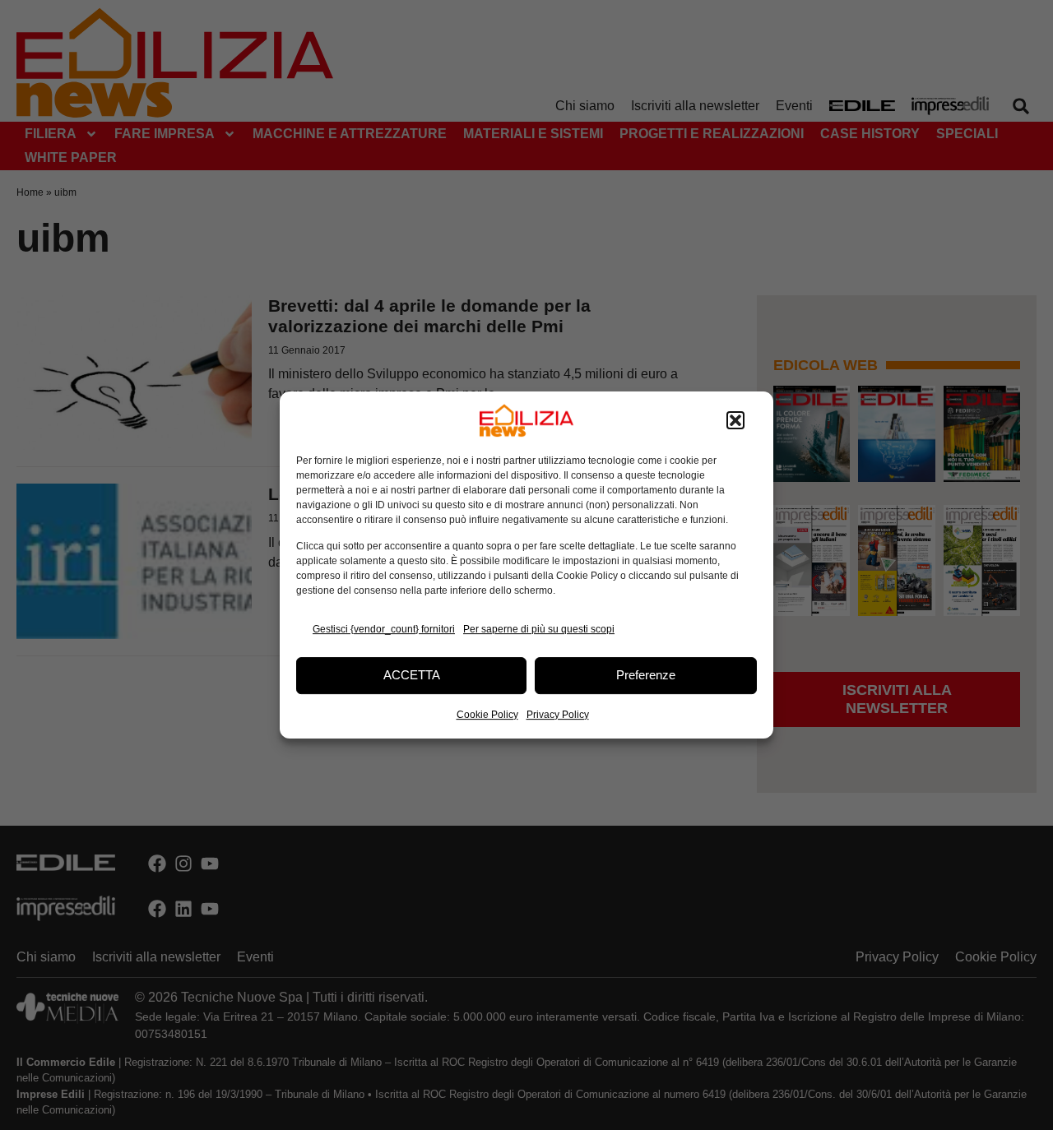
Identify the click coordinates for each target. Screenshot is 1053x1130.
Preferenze (645, 675)
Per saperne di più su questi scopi (539, 629)
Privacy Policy (557, 714)
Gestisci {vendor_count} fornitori (384, 629)
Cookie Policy (487, 714)
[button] (735, 420)
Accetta (411, 675)
